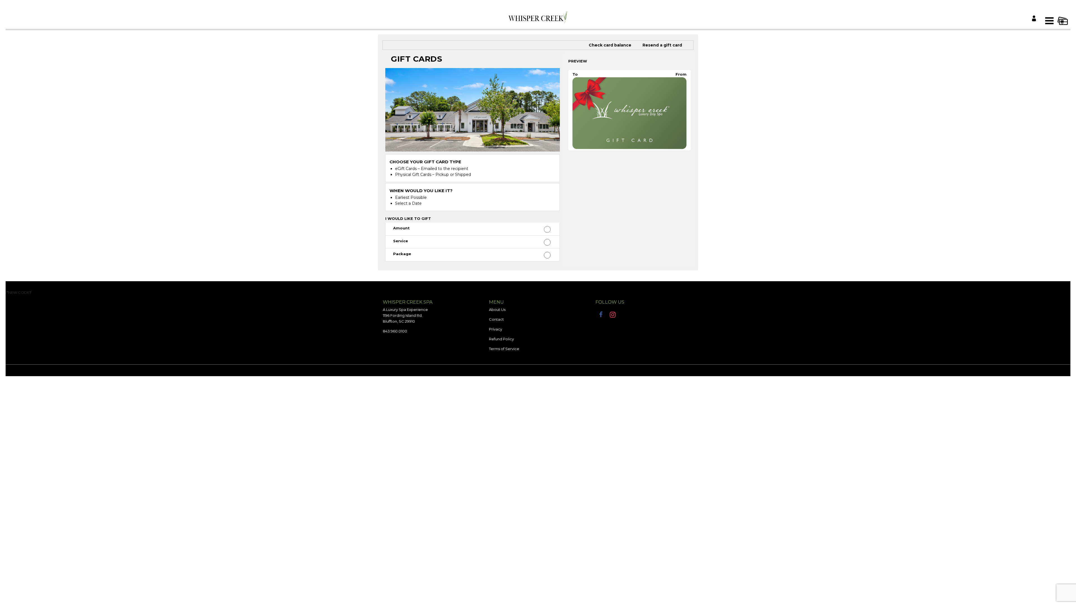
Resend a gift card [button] (662, 45)
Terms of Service (504, 348)
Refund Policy (501, 339)
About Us (497, 309)
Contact (496, 319)
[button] (472, 229)
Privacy (495, 329)
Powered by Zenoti (538, 370)
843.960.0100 (395, 331)
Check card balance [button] (610, 45)
